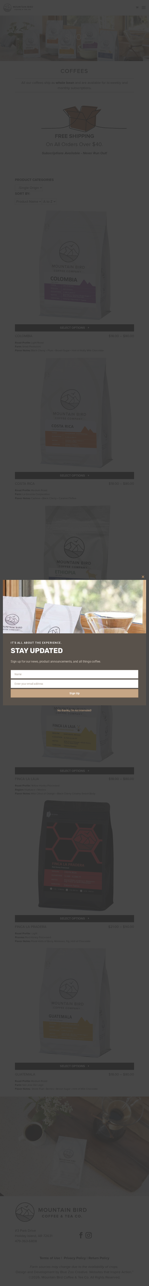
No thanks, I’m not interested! (74, 710)
